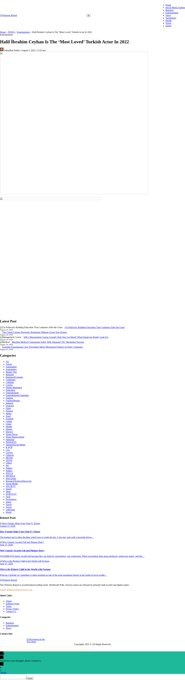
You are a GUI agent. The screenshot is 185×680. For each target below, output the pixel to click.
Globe (8, 424)
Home (168, 5)
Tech (8, 496)
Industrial (10, 439)
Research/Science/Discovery (19, 481)
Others (9, 463)
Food (8, 416)
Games (9, 421)
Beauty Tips (11, 372)
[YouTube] (22, 640)
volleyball (10, 509)
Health (168, 20)
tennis (8, 502)
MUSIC (9, 458)
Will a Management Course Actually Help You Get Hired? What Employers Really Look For (66, 337)
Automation (11, 367)
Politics (9, 468)
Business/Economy (14, 377)
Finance (9, 411)
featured (9, 403)
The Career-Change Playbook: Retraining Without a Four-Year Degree (34, 332)
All (7, 361)
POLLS (9, 473)
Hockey (9, 432)
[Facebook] (2, 640)
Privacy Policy (12, 609)
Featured (10, 406)
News (168, 15)
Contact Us (11, 611)
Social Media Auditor (175, 7)
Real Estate (11, 478)
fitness (9, 413)
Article (9, 364)
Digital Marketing (14, 387)
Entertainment (171, 13)
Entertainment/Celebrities (17, 395)
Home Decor (12, 434)
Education (10, 390)
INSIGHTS (11, 442)
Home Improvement (15, 437)
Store (8, 491)
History (9, 429)
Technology (170, 18)
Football (9, 419)
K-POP (9, 447)
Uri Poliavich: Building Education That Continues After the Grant (95, 327)
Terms (8, 606)
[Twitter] (15, 640)
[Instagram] (9, 640)
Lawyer (9, 452)
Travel (168, 23)
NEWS (11, 32)
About (9, 601)
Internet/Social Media (15, 445)
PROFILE (10, 476)
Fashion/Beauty (13, 400)
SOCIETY (11, 486)
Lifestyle (10, 455)
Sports (168, 26)
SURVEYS (11, 494)
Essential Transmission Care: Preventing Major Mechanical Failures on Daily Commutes (42, 347)
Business (169, 10)
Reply (4, 672)
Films (8, 408)
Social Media (12, 483)
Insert (29, 678)
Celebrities (10, 380)
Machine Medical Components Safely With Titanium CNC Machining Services (48, 342)
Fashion (9, 398)
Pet (7, 465)
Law (8, 450)
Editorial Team (12, 603)
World (8, 512)
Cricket (9, 385)
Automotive (11, 369)
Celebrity (10, 382)
